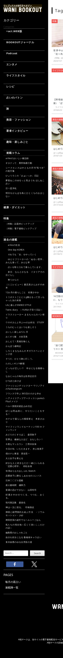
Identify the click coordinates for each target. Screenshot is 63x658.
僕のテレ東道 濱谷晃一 (18, 453)
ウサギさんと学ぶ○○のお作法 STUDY (25, 322)
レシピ (9, 86)
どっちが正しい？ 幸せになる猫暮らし (25, 370)
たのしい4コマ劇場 (15, 363)
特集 (6, 218)
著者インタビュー (16, 130)
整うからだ (12, 279)
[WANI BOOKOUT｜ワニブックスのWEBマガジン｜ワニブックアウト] (23, 10)
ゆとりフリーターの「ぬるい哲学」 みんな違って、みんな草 (25, 261)
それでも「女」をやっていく (21, 254)
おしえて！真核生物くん (18, 341)
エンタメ (10, 64)
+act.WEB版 (13, 31)
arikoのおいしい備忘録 (17, 158)
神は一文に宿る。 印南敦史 (21, 507)
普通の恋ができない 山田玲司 (21, 489)
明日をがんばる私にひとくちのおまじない (25, 195)
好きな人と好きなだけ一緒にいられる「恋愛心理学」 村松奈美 (25, 465)
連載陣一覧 (11, 587)
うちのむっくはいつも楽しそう (21, 327)
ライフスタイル (15, 75)
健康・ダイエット (15, 207)
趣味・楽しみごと (16, 141)
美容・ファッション (17, 119)
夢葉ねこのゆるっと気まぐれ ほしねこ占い (25, 182)
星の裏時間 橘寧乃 (15, 485)
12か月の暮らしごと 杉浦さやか (22, 292)
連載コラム (12, 152)
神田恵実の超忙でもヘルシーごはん (23, 519)
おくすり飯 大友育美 (17, 336)
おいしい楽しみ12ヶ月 (17, 331)
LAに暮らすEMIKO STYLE (18, 305)
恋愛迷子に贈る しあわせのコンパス (23, 475)
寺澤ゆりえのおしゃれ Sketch (20, 470)
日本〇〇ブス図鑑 (14, 480)
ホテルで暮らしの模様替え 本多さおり (25, 420)
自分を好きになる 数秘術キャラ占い (23, 537)
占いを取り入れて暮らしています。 (24, 267)
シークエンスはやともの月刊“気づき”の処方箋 (25, 169)
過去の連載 (10, 239)
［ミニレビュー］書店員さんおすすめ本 (25, 286)
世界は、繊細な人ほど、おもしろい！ (24, 439)
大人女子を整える (14, 458)
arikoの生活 (13, 245)
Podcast (11, 53)
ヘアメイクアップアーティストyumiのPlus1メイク (25, 400)
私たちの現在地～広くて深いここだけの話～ (25, 526)
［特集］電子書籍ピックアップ (21, 228)
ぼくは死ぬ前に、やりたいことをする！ (25, 412)
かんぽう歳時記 (13, 346)
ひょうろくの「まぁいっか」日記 (22, 175)
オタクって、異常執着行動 (19, 163)
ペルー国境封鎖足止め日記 (19, 406)
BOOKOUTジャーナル (19, 42)
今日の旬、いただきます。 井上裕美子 (25, 448)
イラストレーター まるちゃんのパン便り (25, 316)
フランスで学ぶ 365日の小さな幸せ (23, 393)
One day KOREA (15, 249)
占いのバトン (13, 97)
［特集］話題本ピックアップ (20, 223)
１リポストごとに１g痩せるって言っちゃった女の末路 (25, 299)
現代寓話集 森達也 (15, 502)
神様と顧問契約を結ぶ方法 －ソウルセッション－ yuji (25, 514)
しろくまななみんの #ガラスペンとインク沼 (25, 352)
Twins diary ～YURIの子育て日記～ (24, 309)
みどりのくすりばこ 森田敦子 (21, 434)
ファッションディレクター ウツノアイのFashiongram (25, 387)
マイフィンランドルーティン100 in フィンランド (25, 428)
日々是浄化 (11, 188)
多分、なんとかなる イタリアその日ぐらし (25, 273)
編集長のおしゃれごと (17, 532)
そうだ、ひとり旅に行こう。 (20, 358)
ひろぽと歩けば (13, 380)
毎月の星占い (13, 582)
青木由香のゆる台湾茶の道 (19, 542)
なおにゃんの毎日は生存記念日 (21, 376)
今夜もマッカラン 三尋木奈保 (21, 444)
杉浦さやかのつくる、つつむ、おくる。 (25, 496)
